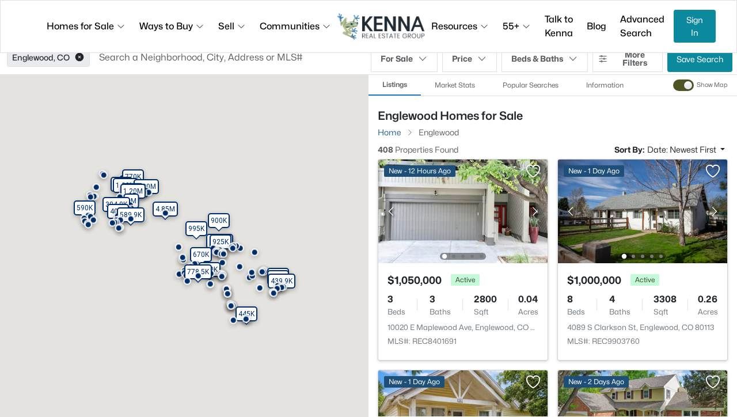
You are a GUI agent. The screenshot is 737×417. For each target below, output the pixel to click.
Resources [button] (454, 26)
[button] (79, 57)
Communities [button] (290, 26)
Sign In (694, 26)
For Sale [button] (397, 58)
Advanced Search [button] (642, 26)
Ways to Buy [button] (166, 26)
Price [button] (462, 58)
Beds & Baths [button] (537, 58)
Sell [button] (226, 26)
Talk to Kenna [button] (559, 26)
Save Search (700, 59)
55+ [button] (511, 26)
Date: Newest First (682, 149)
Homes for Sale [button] (80, 26)
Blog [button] (596, 26)
